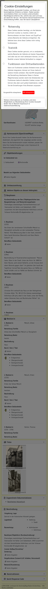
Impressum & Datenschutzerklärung (17, 104)
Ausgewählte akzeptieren (12, 92)
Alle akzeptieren (28, 92)
